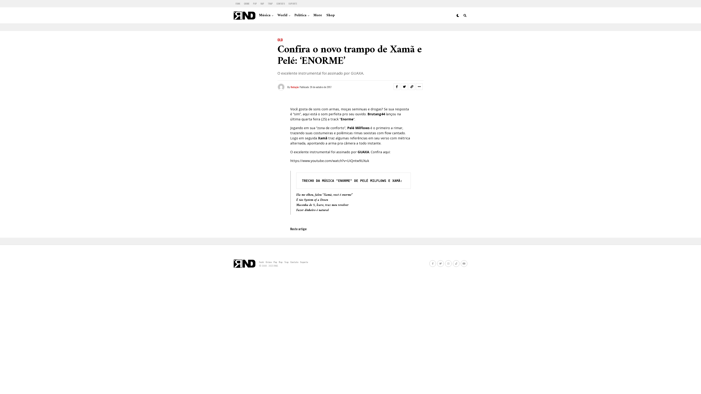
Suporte (292, 3)
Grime (246, 3)
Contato (280, 3)
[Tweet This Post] (404, 86)
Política (300, 15)
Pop (255, 3)
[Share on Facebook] (397, 86)
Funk (237, 3)
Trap (270, 3)
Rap (262, 3)
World (282, 15)
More (317, 15)
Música (264, 15)
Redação (295, 87)
